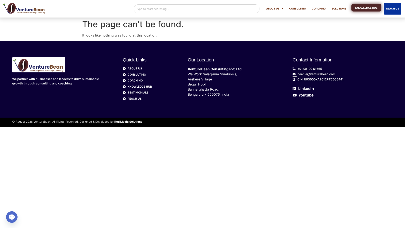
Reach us (392, 8)
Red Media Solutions (128, 121)
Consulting (297, 8)
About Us (272, 8)
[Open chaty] (12, 217)
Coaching (319, 8)
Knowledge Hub (366, 8)
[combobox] (196, 8)
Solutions (339, 8)
